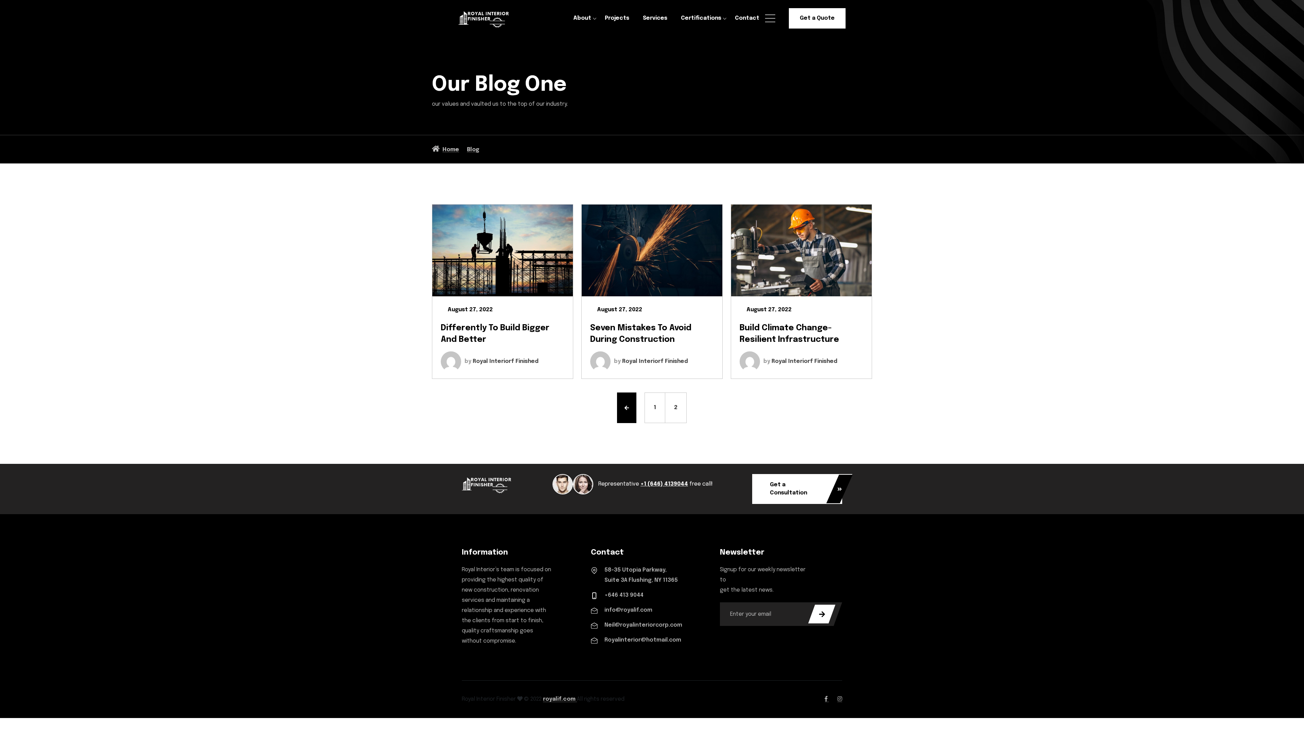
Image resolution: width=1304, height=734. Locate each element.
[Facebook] (827, 699)
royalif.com (560, 699)
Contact (747, 18)
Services (655, 18)
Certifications (701, 18)
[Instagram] (839, 699)
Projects (617, 18)
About (582, 18)
